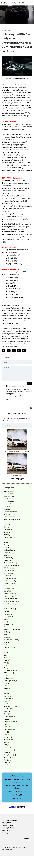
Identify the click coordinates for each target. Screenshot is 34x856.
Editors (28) (7, 576)
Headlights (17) (8, 624)
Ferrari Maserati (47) (10, 604)
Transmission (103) (9, 750)
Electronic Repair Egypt (10, 323)
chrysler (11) (7, 532)
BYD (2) (6, 522)
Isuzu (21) (6, 652)
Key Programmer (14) (10, 670)
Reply (7, 399)
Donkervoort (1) (8, 558)
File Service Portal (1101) (11, 609)
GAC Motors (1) (8, 616)
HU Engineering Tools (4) (11, 640)
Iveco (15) (7, 655)
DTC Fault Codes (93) (10, 563)
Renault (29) (7, 727)
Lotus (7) (6, 686)
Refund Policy (6, 830)
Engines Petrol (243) (10, 596)
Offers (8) (7, 714)
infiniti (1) (6, 650)
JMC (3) (6, 668)
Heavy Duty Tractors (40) (12, 629)
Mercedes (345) (8, 698)
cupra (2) (6, 542)
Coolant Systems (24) (10, 540)
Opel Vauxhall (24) (9, 716)
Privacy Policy (6, 823)
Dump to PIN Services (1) (11, 565)
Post (29, 383)
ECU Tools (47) (8, 573)
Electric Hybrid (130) (10, 578)
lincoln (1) (6, 683)
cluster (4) (7, 535)
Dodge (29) (7, 555)
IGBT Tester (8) (8, 645)
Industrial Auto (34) (10, 647)
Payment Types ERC (9, 825)
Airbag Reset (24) (9, 491)
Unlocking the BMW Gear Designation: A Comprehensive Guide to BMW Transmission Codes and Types (17, 42)
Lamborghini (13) (8, 678)
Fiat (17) (6, 606)
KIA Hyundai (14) (9, 673)
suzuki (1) (6, 742)
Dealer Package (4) (9, 550)
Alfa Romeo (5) (8, 494)
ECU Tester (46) (9, 570)
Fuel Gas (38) (8, 614)
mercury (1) (7, 701)
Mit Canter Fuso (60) (10, 706)
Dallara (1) (7, 547)
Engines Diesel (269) (10, 593)
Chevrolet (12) (8, 529)
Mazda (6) (7, 693)
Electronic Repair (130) (10, 581)
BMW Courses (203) (10, 517)
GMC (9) (6, 619)
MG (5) (6, 704)
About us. (5, 833)
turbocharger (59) (9, 757)
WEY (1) (6, 765)
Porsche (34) (7, 724)
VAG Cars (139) (8, 760)
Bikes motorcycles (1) (10, 512)
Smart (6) (7, 734)
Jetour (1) (6, 665)
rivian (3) (6, 732)
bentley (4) (7, 506)
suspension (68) (8, 739)
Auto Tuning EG (17, 795)
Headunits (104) (8, 627)
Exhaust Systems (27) (10, 599)
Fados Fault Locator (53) (11, 601)
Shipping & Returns (8, 828)
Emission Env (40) (9, 586)
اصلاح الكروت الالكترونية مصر (17, 791)
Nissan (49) (7, 711)
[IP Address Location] (31, 408)
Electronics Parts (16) (10, 583)
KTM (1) (6, 675)
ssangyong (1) (8, 737)
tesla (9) (6, 745)
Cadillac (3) (7, 524)
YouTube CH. (17, 798)
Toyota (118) (7, 747)
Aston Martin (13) (9, 496)
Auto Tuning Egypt (17, 479)
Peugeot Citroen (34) (10, 721)
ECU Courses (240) (9, 568)
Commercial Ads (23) (10, 537)
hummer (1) (7, 642)
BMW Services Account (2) (12, 519)
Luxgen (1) (7, 688)
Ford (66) (6, 611)
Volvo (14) (7, 762)
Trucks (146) (7, 752)
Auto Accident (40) (9, 499)
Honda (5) (7, 634)
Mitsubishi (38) (8, 709)
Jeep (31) (6, 663)
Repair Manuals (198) (10, 729)
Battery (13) (7, 504)
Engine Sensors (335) (10, 588)
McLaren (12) (7, 696)
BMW (3, 54)
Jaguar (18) (7, 660)
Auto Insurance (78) (10, 501)
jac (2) (5, 657)
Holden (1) (7, 632)
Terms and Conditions (9, 820)
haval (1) (6, 622)
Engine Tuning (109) (9, 591)
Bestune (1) (7, 509)
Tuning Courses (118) (10, 755)
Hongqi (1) (7, 637)
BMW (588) (7, 514)
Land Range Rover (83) (10, 681)
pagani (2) (6, 719)
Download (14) (8, 560)
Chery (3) (6, 527)
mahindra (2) (7, 691)
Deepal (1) (7, 552)
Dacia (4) (6, 545)
